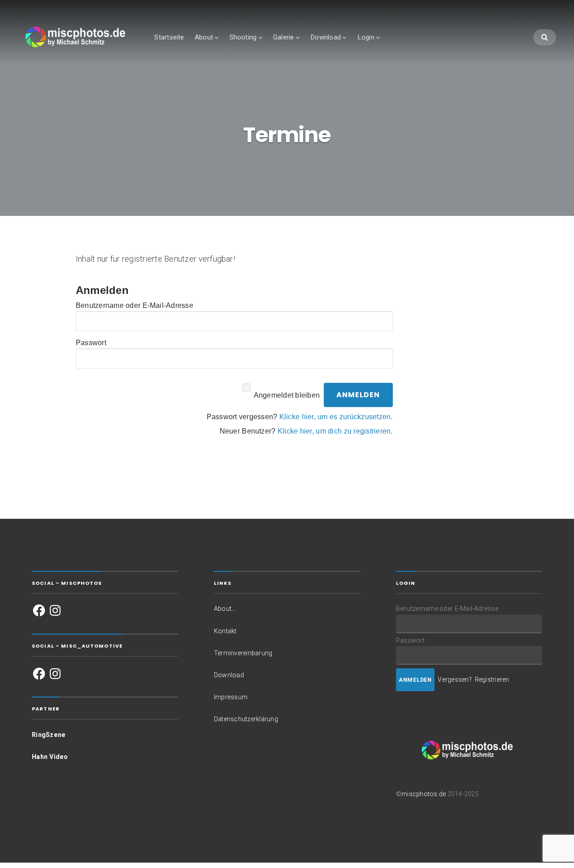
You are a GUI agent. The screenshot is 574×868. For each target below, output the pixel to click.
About (204, 37)
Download (325, 37)
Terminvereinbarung (243, 653)
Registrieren (492, 679)
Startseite (169, 37)
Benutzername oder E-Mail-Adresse (134, 305)
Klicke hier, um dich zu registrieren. (335, 431)
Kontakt (225, 631)
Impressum (231, 697)
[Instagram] (55, 610)
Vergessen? (454, 679)
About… (224, 608)
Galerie (283, 37)
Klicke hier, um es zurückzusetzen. (336, 417)
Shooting (243, 37)
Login (365, 37)
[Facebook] (39, 610)
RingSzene (48, 734)
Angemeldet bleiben (287, 395)
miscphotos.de (423, 794)
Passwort (91, 342)
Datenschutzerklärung (246, 719)
